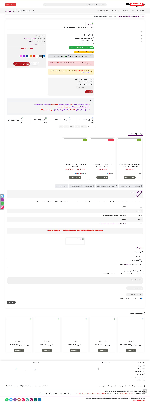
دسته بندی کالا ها (136, 10)
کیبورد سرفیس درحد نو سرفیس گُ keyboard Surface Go (102, 165)
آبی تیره (108, 223)
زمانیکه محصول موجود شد (84, 84)
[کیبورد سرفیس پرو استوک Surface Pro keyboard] (75, 150)
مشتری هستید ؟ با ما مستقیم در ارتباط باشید (80, 47)
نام (142, 285)
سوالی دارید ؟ (113, 10)
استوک (71, 126)
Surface (77, 126)
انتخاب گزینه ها (128, 177)
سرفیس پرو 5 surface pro (47, 345)
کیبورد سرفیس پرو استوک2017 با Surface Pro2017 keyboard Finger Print (129, 165)
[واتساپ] (2, 203)
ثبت (87, 92)
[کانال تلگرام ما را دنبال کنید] (2, 195)
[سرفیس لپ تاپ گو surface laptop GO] (19, 330)
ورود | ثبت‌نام (10, 4)
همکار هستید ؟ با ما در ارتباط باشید (83, 52)
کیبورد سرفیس (122, 16)
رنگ (44, 53)
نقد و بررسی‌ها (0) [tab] (75, 186)
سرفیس (66, 126)
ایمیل (141, 292)
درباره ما (140, 366)
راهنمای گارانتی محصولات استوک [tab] (106, 186)
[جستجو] (45, 4)
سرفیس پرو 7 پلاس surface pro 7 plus (131, 345)
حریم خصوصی (139, 371)
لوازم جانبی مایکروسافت (133, 16)
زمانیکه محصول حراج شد (85, 82)
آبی (125, 223)
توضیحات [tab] (138, 186)
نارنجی (112, 223)
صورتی (101, 223)
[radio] (44, 56)
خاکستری (122, 223)
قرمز (115, 223)
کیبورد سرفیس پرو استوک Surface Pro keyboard (75, 165)
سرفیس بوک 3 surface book (103, 345)
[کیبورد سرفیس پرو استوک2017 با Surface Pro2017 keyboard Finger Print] (129, 150)
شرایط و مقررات (139, 374)
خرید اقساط (140, 380)
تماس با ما (140, 369)
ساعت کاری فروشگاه (137, 377)
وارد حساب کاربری (128, 264)
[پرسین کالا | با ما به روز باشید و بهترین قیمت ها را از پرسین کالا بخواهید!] (135, 5)
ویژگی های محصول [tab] (125, 186)
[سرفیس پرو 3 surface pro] (75, 330)
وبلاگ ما (123, 10)
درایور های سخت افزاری (25, 10)
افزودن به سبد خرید (19, 64)
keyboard (83, 126)
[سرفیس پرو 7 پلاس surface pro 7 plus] (131, 330)
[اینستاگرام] (2, 199)
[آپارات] (2, 207)
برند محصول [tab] (88, 186)
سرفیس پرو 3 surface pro (75, 345)
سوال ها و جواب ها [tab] (62, 186)
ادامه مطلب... (130, 350)
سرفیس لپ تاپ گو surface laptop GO (19, 345)
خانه (143, 16)
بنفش (105, 223)
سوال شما (140, 276)
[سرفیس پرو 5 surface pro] (47, 330)
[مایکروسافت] (89, 24)
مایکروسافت (38, 36)
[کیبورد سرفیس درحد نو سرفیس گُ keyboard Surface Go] (102, 150)
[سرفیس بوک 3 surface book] (103, 330)
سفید (118, 223)
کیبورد (61, 126)
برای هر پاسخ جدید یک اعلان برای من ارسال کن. (130, 298)
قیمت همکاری (101, 10)
